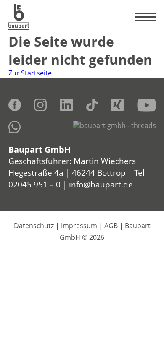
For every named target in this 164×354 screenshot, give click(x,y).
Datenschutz (34, 225)
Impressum (79, 225)
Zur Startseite (30, 73)
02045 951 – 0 (34, 184)
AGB (111, 225)
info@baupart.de (101, 184)
